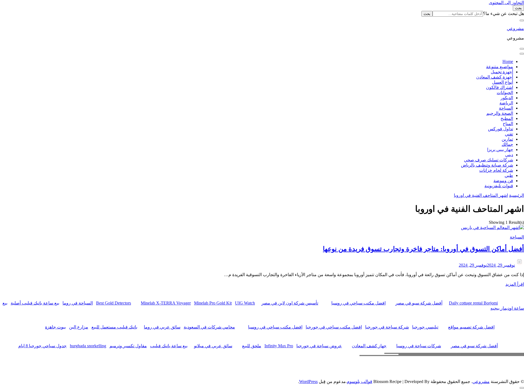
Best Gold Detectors (113, 303)
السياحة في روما (77, 303)
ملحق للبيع (251, 345)
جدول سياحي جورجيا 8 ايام (42, 345)
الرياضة (506, 103)
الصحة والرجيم (499, 113)
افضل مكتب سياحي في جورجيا (334, 327)
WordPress (308, 381)
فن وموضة (503, 180)
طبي (509, 175)
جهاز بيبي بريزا (500, 149)
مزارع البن (78, 327)
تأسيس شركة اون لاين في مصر (289, 303)
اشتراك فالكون (499, 87)
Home (507, 61)
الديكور (507, 97)
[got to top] (522, 388)
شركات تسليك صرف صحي (488, 160)
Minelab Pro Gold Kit (213, 303)
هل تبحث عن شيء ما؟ (503, 13)
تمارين (507, 139)
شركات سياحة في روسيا (418, 345)
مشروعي (515, 28)
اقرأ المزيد (514, 284)
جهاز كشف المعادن (369, 345)
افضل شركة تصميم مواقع (471, 327)
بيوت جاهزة (55, 327)
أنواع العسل (502, 82)
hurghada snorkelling (88, 345)
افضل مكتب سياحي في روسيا (358, 303)
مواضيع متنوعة (499, 66)
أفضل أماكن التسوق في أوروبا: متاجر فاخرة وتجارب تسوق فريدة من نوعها (423, 248)
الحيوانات (505, 92)
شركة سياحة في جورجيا (387, 327)
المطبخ (507, 118)
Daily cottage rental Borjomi (473, 303)
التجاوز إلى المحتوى (506, 2)
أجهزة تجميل (502, 72)
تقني (509, 134)
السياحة (506, 108)
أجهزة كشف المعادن (494, 77)
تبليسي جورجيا (425, 327)
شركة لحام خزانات (496, 170)
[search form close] (522, 20)
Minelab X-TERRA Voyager (166, 303)
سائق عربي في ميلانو (213, 345)
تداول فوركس (500, 128)
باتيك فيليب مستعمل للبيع (114, 327)
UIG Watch (245, 303)
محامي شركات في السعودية (209, 327)
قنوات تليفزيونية (498, 185)
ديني (509, 154)
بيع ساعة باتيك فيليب (168, 345)
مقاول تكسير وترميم (128, 345)
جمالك (507, 144)
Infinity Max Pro (278, 345)
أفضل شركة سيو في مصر (418, 303)
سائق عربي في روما (162, 327)
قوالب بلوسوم (359, 381)
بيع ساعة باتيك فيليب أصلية (35, 303)
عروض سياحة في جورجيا (319, 345)
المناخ (508, 123)
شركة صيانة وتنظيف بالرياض (487, 165)
